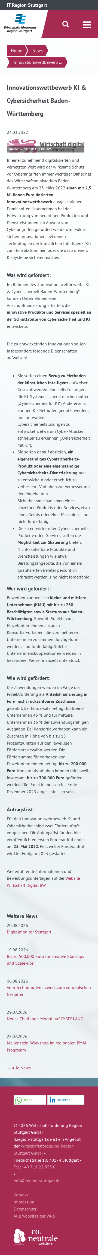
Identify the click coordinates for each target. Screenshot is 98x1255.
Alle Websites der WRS (34, 1216)
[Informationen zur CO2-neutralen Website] (36, 1243)
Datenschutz (25, 1209)
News (37, 50)
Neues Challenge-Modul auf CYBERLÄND (45, 1018)
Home (16, 50)
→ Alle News (19, 1067)
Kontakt (21, 1195)
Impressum (24, 1202)
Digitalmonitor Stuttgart (29, 932)
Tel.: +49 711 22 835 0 (35, 1167)
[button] (30, 1100)
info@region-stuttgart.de (37, 1180)
